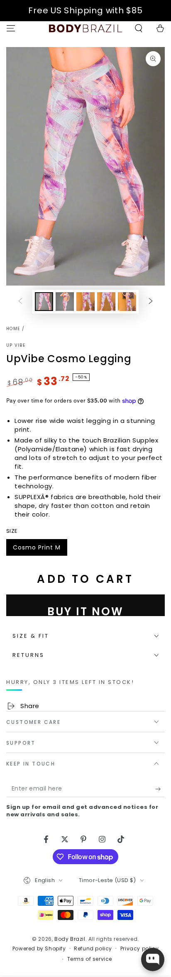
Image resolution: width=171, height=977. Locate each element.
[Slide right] (151, 302)
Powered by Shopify (39, 948)
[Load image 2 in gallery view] (65, 301)
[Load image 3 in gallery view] (85, 301)
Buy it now (85, 610)
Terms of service (89, 959)
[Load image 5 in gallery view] (127, 301)
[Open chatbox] (152, 959)
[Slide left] (20, 302)
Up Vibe (15, 345)
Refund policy (93, 948)
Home (13, 329)
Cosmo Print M (36, 549)
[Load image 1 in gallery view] (44, 301)
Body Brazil (70, 938)
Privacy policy (139, 948)
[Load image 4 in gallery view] (106, 301)
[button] (138, 28)
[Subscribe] (160, 789)
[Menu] (11, 28)
